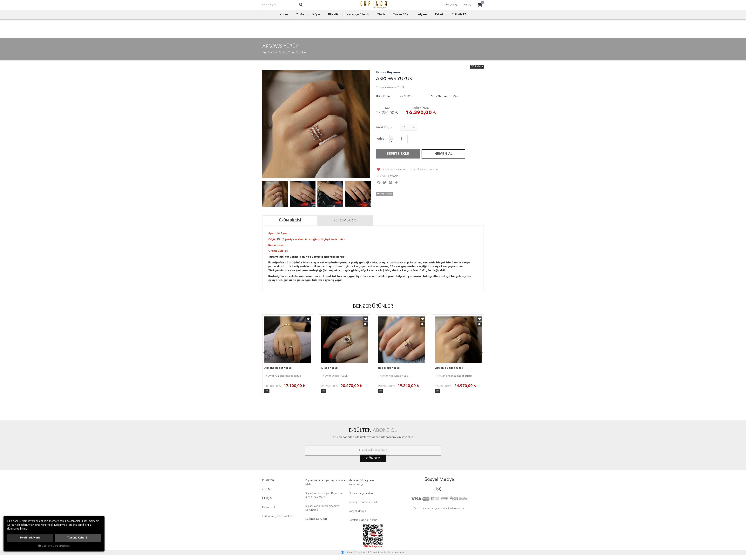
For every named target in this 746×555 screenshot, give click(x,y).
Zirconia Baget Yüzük (449, 368)
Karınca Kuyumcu (388, 72)
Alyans (422, 14)
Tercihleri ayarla (30, 538)
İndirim (479, 66)
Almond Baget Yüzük (278, 368)
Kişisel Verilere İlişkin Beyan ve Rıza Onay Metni (324, 495)
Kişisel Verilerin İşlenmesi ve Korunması (322, 508)
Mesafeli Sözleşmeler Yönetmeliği (362, 482)
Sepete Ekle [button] (398, 154)
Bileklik (333, 14)
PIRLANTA (459, 14)
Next (364, 124)
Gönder (373, 458)
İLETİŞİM (267, 498)
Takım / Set (401, 14)
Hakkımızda (269, 507)
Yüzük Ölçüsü (384, 127)
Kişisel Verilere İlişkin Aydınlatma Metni (325, 482)
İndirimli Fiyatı (421, 107)
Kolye (284, 14)
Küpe (316, 14)
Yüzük (300, 14)
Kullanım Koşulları (316, 519)
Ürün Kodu (383, 96)
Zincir (381, 14)
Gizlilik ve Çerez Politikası (277, 516)
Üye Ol (467, 5)
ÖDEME (267, 489)
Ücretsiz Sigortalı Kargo (363, 520)
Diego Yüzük (329, 368)
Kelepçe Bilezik (358, 14)
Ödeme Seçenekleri (361, 493)
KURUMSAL (269, 480)
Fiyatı (387, 108)
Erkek (439, 14)
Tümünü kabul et (78, 538)
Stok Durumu (439, 96)
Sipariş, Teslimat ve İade (363, 502)
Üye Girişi (450, 5)
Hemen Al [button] (443, 154)
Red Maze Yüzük (389, 368)
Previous (268, 124)
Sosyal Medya (357, 511)
